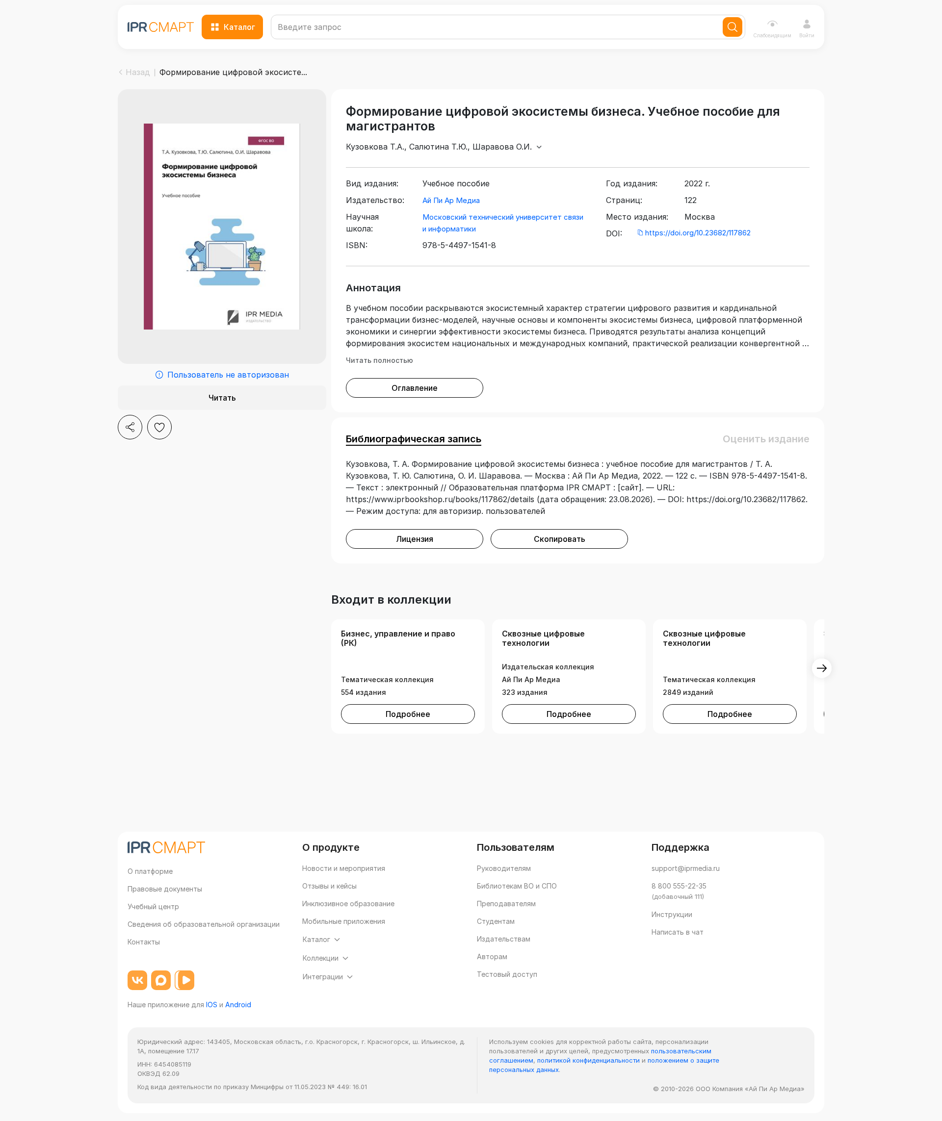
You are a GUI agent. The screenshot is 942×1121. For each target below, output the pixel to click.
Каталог (239, 27)
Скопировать (559, 539)
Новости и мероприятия (343, 868)
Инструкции (672, 914)
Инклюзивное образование (348, 903)
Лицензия (414, 539)
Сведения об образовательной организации (204, 924)
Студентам (496, 921)
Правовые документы (165, 889)
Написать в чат (678, 932)
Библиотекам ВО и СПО (517, 886)
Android (238, 1004)
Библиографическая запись (413, 439)
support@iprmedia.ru (686, 868)
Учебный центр (153, 906)
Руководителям (504, 868)
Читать (222, 398)
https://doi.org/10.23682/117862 (698, 232)
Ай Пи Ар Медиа (451, 200)
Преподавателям (506, 903)
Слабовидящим (772, 35)
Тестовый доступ (507, 974)
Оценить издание (766, 439)
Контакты (144, 942)
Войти (806, 35)
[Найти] (732, 27)
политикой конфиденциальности (588, 1060)
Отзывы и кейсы (329, 886)
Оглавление (415, 388)
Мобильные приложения (343, 921)
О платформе (150, 871)
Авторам (492, 956)
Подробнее (408, 714)
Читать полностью (379, 360)
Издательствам (503, 939)
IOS (211, 1004)
